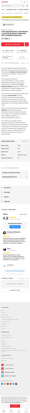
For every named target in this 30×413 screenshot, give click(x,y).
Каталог (3, 312)
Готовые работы (5, 321)
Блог (2, 339)
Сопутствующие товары (14, 63)
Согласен (15, 406)
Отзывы (3, 328)
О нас (2, 310)
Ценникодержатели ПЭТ (9, 177)
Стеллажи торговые (11, 9)
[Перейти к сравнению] (25, 2)
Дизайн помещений (6, 317)
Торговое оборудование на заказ (10, 319)
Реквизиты (4, 326)
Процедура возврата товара (8, 348)
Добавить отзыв (15, 290)
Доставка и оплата (6, 346)
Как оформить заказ (6, 337)
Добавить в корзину (12, 44)
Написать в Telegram (10, 376)
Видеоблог (4, 344)
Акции (3, 9)
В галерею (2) (9, 24)
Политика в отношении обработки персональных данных (14, 351)
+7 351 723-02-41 (28, 1)
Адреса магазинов (6, 335)
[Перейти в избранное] (22, 2)
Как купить (7, 187)
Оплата (6, 197)
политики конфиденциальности (13, 402)
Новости (3, 341)
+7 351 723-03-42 (9, 368)
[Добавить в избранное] (27, 44)
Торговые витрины (18, 13)
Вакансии (3, 360)
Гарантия (7, 201)
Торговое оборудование (6, 13)
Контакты (3, 323)
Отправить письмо (10, 372)
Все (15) (24, 141)
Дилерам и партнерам (7, 358)
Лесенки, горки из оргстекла (11, 172)
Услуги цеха (4, 315)
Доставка (7, 192)
